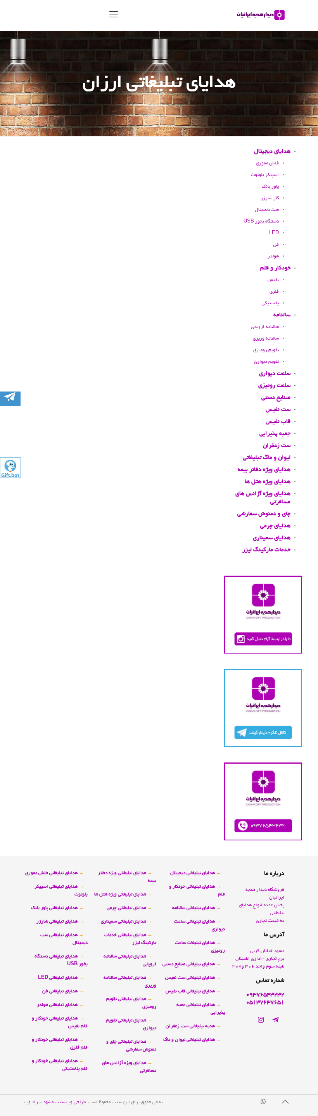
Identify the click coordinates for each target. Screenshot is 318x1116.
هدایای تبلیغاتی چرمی (126, 908)
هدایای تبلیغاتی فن (60, 991)
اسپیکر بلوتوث (265, 175)
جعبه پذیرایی (274, 434)
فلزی (274, 291)
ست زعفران (276, 446)
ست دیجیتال (267, 209)
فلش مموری (267, 163)
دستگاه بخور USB (261, 221)
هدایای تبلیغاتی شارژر (57, 921)
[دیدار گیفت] (261, 15)
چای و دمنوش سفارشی (263, 514)
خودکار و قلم (275, 268)
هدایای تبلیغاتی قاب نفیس (190, 991)
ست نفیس (278, 410)
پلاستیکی (270, 303)
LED (274, 233)
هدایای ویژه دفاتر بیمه (264, 470)
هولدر (273, 256)
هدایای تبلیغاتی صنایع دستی (188, 964)
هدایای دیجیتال (272, 151)
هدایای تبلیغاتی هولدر (57, 1004)
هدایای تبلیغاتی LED (58, 977)
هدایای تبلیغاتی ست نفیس (190, 977)
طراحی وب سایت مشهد (64, 1102)
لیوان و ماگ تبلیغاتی (266, 458)
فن (276, 244)
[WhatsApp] (263, 1103)
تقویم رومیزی (266, 350)
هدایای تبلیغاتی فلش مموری (51, 873)
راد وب (31, 1102)
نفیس (273, 280)
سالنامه (281, 315)
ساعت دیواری (274, 374)
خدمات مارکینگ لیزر (266, 550)
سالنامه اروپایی (265, 326)
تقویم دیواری (266, 361)
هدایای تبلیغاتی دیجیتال (192, 873)
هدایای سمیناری (271, 538)
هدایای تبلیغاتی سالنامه (193, 908)
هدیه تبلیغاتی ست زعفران (190, 1026)
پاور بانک (270, 186)
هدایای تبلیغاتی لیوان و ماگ (189, 1039)
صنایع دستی (275, 398)
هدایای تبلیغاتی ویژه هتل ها (120, 894)
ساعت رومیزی (274, 386)
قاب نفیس (278, 422)
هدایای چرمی (275, 526)
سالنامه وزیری (266, 338)
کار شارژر (270, 198)
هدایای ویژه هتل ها (267, 482)
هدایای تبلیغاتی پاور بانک (54, 908)
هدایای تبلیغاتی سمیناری (123, 921)
